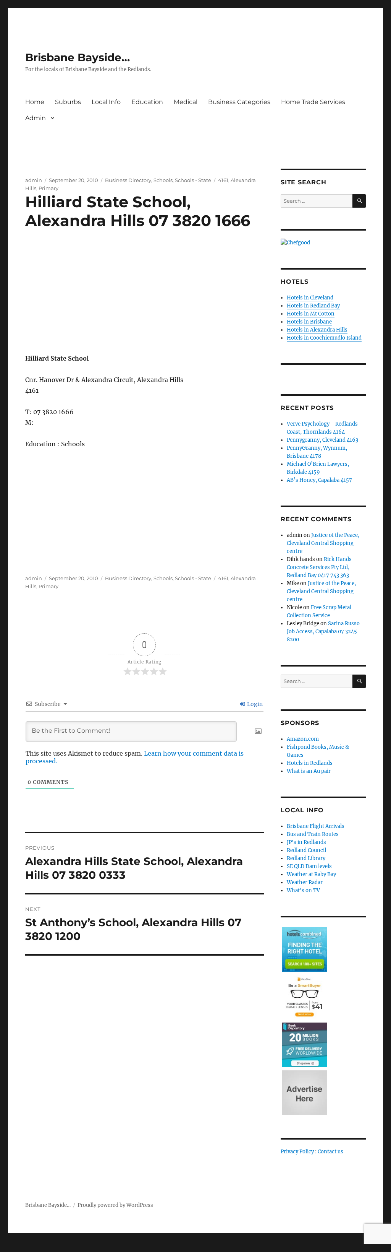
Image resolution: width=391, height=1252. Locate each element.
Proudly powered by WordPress (115, 1205)
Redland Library (306, 858)
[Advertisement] (146, 300)
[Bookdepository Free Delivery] (304, 1044)
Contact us (330, 1151)
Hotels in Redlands (310, 763)
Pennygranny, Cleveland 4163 (322, 440)
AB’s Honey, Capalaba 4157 (319, 480)
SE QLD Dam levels (309, 866)
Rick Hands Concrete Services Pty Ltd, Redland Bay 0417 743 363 (319, 567)
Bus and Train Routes (313, 834)
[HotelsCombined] (304, 949)
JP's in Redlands (306, 842)
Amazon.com (303, 739)
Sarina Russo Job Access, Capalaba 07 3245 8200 (323, 631)
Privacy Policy (297, 1151)
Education (147, 102)
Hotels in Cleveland (310, 297)
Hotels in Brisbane (309, 322)
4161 (223, 180)
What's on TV (303, 890)
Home (34, 102)
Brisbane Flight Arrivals (315, 826)
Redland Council (306, 850)
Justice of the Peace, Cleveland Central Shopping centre (323, 543)
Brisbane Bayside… (77, 57)
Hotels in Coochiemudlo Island (324, 338)
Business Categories (239, 102)
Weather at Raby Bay (311, 874)
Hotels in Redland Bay (313, 305)
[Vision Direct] (304, 996)
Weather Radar (305, 882)
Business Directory (128, 180)
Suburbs (68, 102)
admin (33, 180)
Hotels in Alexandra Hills (317, 330)
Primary (48, 188)
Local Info (106, 102)
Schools (163, 180)
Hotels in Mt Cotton (310, 314)
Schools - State (193, 180)
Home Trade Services (313, 102)
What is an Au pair (309, 771)
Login (254, 704)
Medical (185, 102)
